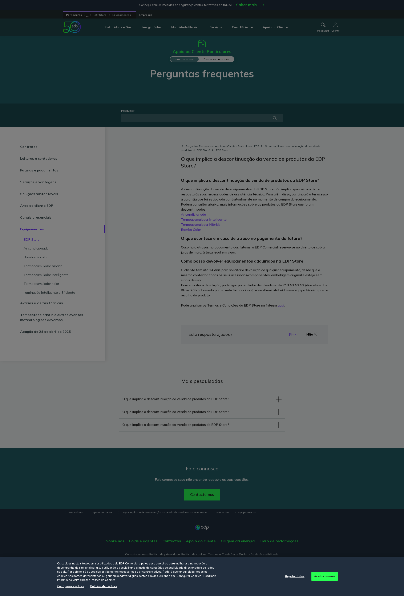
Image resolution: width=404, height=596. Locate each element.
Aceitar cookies (324, 576)
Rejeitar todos (294, 576)
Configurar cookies (70, 586)
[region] (202, 576)
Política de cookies (103, 586)
